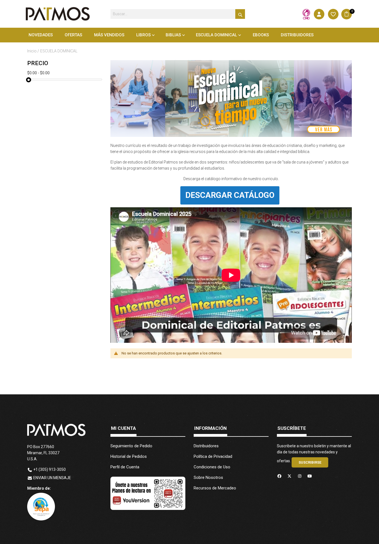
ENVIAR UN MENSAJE (52, 478)
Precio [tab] (37, 63)
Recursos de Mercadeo (215, 488)
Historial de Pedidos (128, 456)
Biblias (173, 34)
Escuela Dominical (216, 34)
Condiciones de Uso (212, 466)
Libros (143, 34)
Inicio (32, 51)
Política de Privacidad (213, 456)
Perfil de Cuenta (124, 466)
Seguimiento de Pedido (131, 445)
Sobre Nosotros (208, 477)
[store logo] (58, 14)
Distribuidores (206, 445)
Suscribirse (310, 462)
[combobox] (177, 14)
